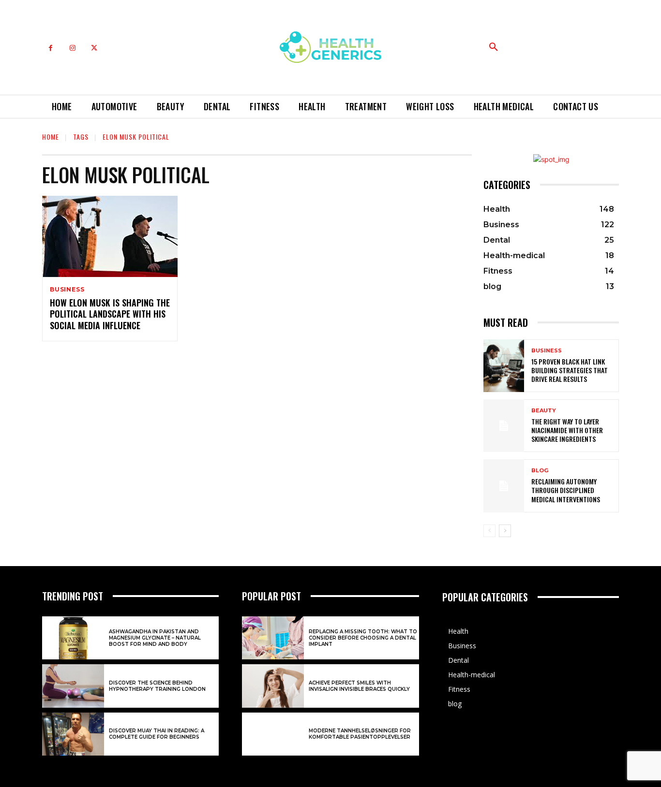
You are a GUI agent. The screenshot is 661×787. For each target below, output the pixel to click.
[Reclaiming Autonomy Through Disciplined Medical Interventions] (503, 485)
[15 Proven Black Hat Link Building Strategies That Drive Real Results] (503, 365)
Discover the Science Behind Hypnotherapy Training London (157, 686)
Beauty (543, 410)
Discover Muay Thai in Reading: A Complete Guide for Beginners (156, 734)
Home (50, 136)
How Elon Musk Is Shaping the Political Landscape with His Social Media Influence (110, 314)
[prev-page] (489, 531)
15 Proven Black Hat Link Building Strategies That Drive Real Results (569, 370)
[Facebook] (50, 48)
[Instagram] (72, 48)
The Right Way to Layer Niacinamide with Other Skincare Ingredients (567, 430)
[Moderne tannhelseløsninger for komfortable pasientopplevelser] (273, 734)
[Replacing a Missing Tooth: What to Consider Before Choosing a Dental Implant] (273, 638)
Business (67, 289)
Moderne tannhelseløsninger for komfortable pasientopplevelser (360, 734)
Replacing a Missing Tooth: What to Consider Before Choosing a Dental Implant (363, 637)
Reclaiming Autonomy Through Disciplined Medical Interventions (565, 490)
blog (539, 470)
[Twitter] (94, 48)
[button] (493, 47)
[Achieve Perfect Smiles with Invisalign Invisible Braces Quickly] (273, 686)
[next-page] (505, 531)
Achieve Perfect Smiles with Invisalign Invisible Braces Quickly (359, 686)
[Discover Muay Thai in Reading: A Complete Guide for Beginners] (73, 734)
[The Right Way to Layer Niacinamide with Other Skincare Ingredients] (503, 425)
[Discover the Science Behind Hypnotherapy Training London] (73, 686)
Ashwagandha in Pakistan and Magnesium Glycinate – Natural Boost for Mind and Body (155, 637)
